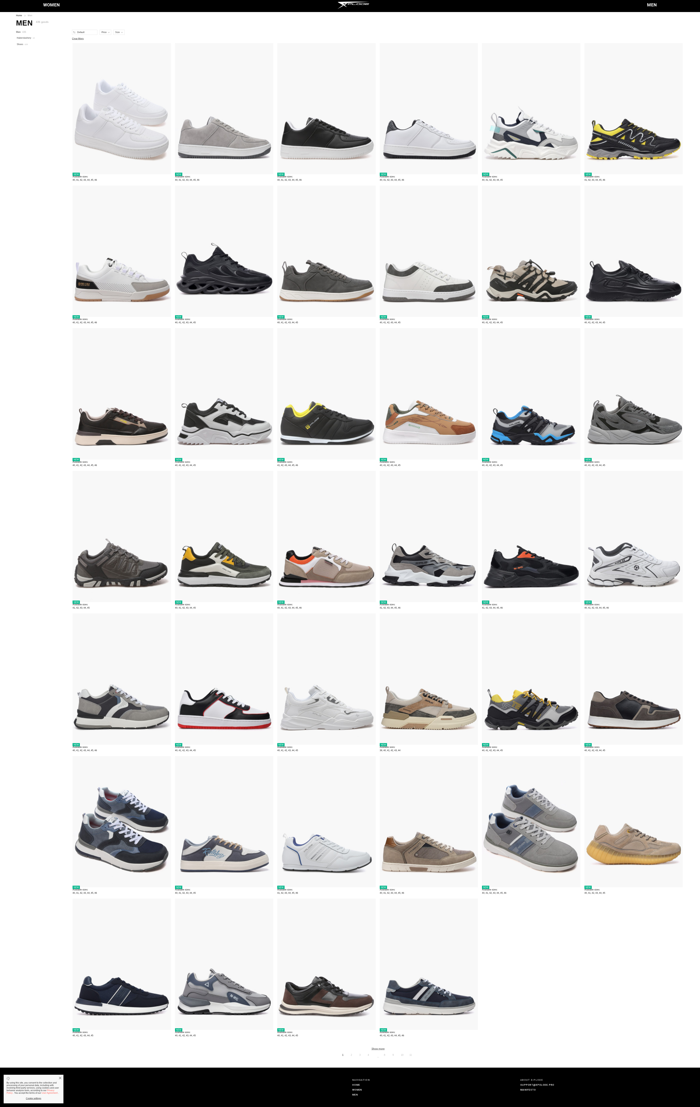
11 (410, 1055)
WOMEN (51, 4)
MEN (652, 4)
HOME (356, 1084)
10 (402, 1055)
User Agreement (50, 1093)
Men (21, 32)
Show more (378, 1048)
